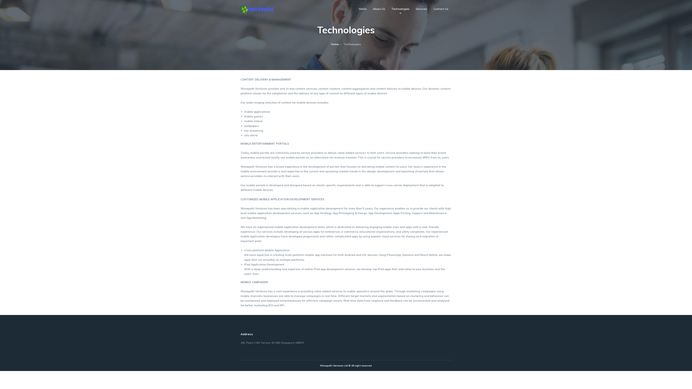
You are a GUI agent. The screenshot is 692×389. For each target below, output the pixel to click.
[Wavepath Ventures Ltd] (257, 9)
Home (335, 44)
